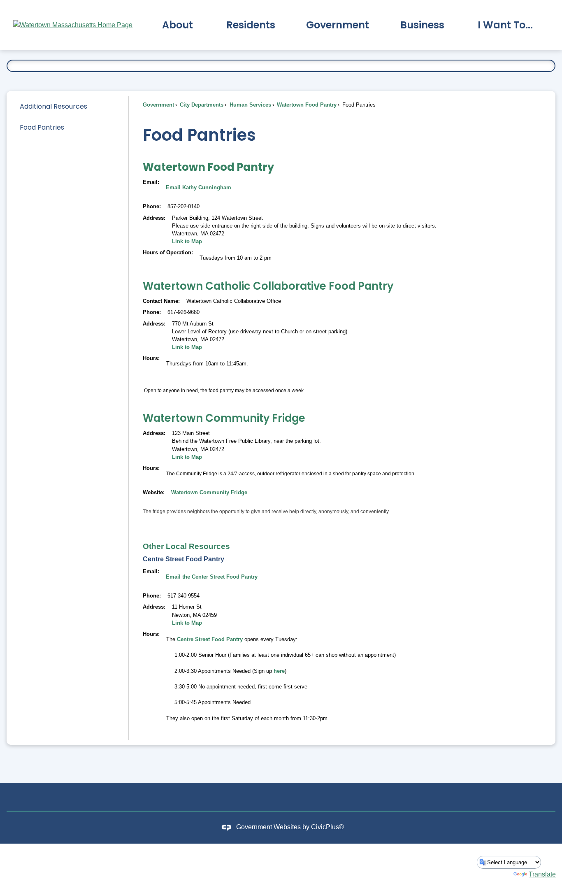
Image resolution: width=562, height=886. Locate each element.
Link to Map (187, 241)
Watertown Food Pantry (306, 105)
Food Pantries (42, 127)
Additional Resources (53, 106)
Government (158, 105)
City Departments (200, 105)
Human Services (249, 105)
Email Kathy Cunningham (198, 187)
